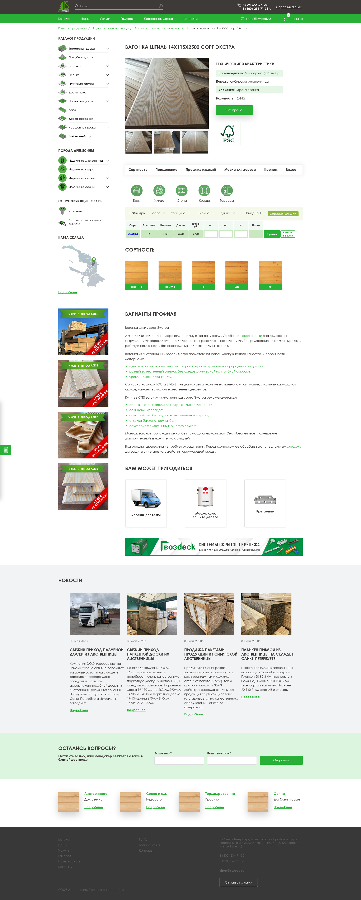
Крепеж (271, 169)
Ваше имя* (163, 753)
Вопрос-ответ (149, 845)
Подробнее (67, 292)
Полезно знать (69, 861)
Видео (291, 169)
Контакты (190, 18)
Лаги (72, 110)
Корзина (295, 17)
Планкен (75, 75)
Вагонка (75, 66)
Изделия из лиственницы (110, 28)
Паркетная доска (81, 101)
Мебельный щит (80, 136)
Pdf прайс (234, 110)
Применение (166, 169)
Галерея (127, 18)
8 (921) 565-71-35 (232, 861)
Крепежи (75, 211)
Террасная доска (82, 48)
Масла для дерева (240, 169)
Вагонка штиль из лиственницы (157, 28)
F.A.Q (143, 839)
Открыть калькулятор (5, 450)
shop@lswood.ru (258, 18)
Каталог (64, 18)
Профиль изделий (201, 169)
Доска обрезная (81, 118)
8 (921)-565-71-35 (255, 5)
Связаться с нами (238, 882)
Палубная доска (81, 57)
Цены (85, 18)
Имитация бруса (81, 83)
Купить (272, 234)
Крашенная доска (158, 18)
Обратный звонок (288, 7)
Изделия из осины (81, 187)
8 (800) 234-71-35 (232, 855)
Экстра (133, 233)
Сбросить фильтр (283, 213)
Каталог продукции (72, 28)
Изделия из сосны (81, 178)
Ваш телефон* (219, 753)
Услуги (105, 18)
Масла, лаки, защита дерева (85, 221)
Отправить (281, 760)
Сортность (137, 169)
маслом (294, 446)
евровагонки (252, 335)
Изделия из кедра (81, 169)
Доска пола (77, 92)
